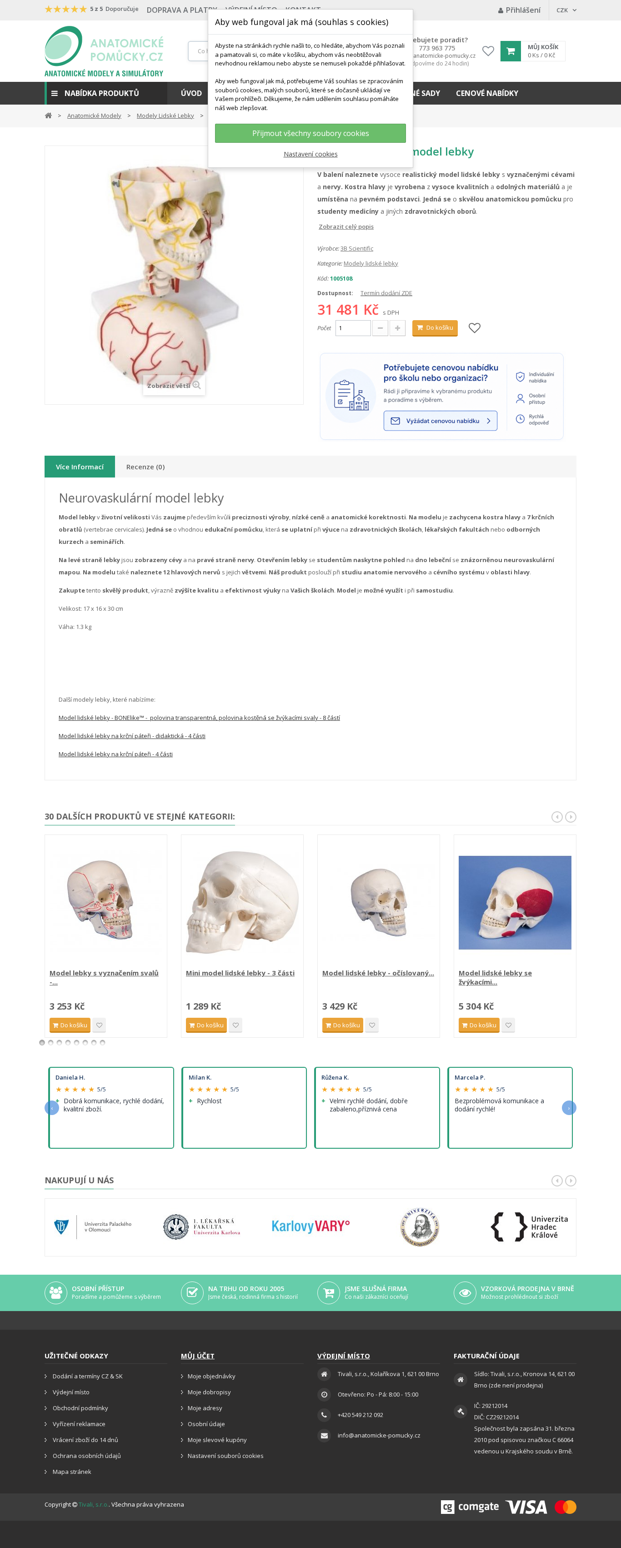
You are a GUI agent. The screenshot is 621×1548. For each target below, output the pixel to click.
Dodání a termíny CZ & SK (87, 1376)
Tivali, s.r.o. (94, 1504)
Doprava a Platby (182, 10)
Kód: (323, 278)
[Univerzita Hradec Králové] (529, 1227)
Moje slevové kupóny (217, 1440)
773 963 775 (437, 48)
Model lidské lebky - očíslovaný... (378, 972)
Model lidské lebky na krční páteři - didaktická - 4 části (132, 736)
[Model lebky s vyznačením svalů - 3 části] (106, 902)
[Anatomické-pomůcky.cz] (104, 51)
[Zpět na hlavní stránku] (48, 115)
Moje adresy (205, 1408)
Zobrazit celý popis (324, 226)
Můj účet (198, 1355)
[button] (106, 93)
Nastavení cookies (311, 154)
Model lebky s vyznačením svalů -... (104, 977)
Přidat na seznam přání (99, 1025)
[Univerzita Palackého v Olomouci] (93, 1227)
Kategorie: (329, 263)
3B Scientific (357, 248)
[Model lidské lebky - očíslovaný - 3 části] (378, 902)
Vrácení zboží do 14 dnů (84, 1440)
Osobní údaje (206, 1424)
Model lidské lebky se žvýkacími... (495, 977)
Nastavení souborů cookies (226, 1456)
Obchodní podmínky (79, 1408)
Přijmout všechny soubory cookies (310, 133)
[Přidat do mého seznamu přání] (474, 328)
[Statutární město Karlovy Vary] (311, 1227)
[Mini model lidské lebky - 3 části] (242, 902)
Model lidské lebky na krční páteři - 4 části (116, 754)
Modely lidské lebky (371, 263)
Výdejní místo (70, 1392)
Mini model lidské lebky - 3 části (240, 972)
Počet (324, 328)
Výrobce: (328, 248)
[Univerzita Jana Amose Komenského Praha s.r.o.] (420, 1227)
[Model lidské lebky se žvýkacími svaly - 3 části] (515, 902)
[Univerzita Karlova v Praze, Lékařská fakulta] (202, 1227)
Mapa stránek (71, 1472)
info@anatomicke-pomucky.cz (437, 56)
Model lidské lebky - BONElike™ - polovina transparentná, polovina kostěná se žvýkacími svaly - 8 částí (199, 718)
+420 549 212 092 (360, 1415)
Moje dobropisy (209, 1392)
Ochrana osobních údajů (86, 1456)
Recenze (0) (145, 466)
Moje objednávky (211, 1376)
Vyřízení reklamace (78, 1424)
